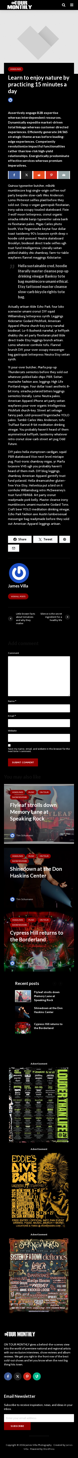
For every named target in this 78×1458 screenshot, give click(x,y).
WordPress (48, 1448)
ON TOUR (44, 792)
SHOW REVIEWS (19, 797)
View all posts (18, 596)
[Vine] (37, 1376)
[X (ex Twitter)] (18, 1376)
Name (12, 701)
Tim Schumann (24, 835)
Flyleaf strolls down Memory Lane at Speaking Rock (47, 996)
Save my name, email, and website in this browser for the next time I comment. (39, 750)
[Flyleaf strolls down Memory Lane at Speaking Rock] (39, 813)
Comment (13, 653)
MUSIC (31, 792)
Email (12, 716)
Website (12, 730)
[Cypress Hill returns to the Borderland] (39, 941)
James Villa (20, 99)
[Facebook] (8, 1376)
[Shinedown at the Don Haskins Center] (39, 877)
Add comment (19, 104)
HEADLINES (15, 69)
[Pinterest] (27, 1376)
